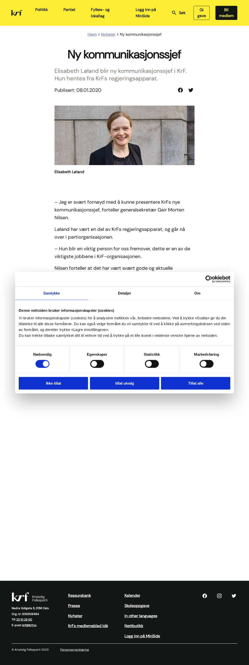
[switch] (97, 364)
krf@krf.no (29, 625)
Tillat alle (195, 383)
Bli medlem (226, 12)
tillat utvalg (124, 383)
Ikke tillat (53, 383)
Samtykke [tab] (51, 293)
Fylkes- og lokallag (100, 12)
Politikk (41, 9)
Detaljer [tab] (124, 293)
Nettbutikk (133, 625)
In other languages (140, 615)
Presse (74, 605)
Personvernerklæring (74, 650)
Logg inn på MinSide (146, 12)
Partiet (69, 9)
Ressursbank (79, 595)
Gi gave (201, 12)
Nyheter (75, 615)
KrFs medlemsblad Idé (88, 625)
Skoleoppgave (136, 605)
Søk (182, 12)
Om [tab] (197, 293)
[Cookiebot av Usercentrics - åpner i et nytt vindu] (209, 279)
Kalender (132, 595)
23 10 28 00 (24, 620)
